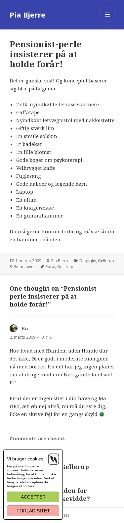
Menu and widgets (107, 21)
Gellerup (65, 266)
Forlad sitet (33, 510)
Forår (50, 266)
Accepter (33, 496)
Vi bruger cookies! (26, 458)
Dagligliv (87, 260)
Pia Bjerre (27, 15)
